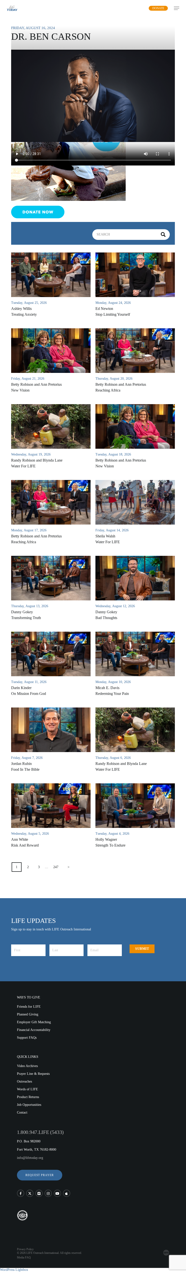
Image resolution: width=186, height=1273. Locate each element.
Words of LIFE (27, 1089)
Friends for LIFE (29, 1006)
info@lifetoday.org (30, 1158)
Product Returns (28, 1097)
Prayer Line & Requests (33, 1074)
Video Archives (27, 1066)
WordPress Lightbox (14, 1270)
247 (55, 867)
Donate (158, 8)
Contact (22, 1112)
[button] (39, 1175)
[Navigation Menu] (176, 8)
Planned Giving (27, 1014)
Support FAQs (27, 1037)
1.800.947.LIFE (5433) (40, 1132)
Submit (142, 949)
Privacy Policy (25, 1249)
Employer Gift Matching (34, 1022)
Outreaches (24, 1081)
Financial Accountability (33, 1030)
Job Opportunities (29, 1105)
